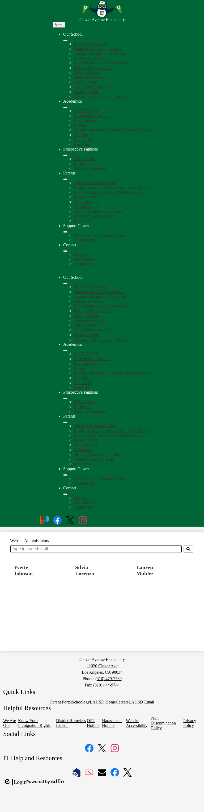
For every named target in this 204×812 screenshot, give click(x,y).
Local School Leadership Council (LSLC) (109, 192)
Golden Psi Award (89, 58)
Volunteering (84, 240)
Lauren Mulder (145, 570)
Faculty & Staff (87, 91)
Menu (59, 25)
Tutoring (81, 134)
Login (15, 782)
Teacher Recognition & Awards (100, 53)
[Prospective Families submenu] (65, 155)
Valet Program (86, 201)
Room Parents (85, 197)
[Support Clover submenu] (65, 232)
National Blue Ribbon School (99, 48)
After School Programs (93, 87)
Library (80, 125)
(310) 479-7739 (108, 678)
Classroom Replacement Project (100, 96)
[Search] (188, 549)
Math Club (83, 139)
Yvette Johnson (23, 570)
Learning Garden (88, 120)
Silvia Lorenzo (84, 570)
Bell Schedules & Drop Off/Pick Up (104, 63)
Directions (82, 254)
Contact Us (83, 264)
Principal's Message (90, 43)
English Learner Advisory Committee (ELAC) (113, 187)
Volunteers (83, 206)
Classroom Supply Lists (94, 216)
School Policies (87, 72)
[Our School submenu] (65, 40)
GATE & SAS (86, 111)
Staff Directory (86, 259)
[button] (65, 283)
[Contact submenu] (65, 251)
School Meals (85, 82)
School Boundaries (90, 168)
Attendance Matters (90, 77)
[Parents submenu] (65, 179)
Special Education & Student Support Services (113, 130)
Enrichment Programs (92, 115)
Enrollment (83, 163)
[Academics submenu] (65, 107)
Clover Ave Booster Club (95, 182)
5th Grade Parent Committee (98, 211)
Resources (82, 221)
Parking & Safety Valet (93, 67)
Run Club (82, 144)
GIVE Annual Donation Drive (99, 235)
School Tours (85, 158)
